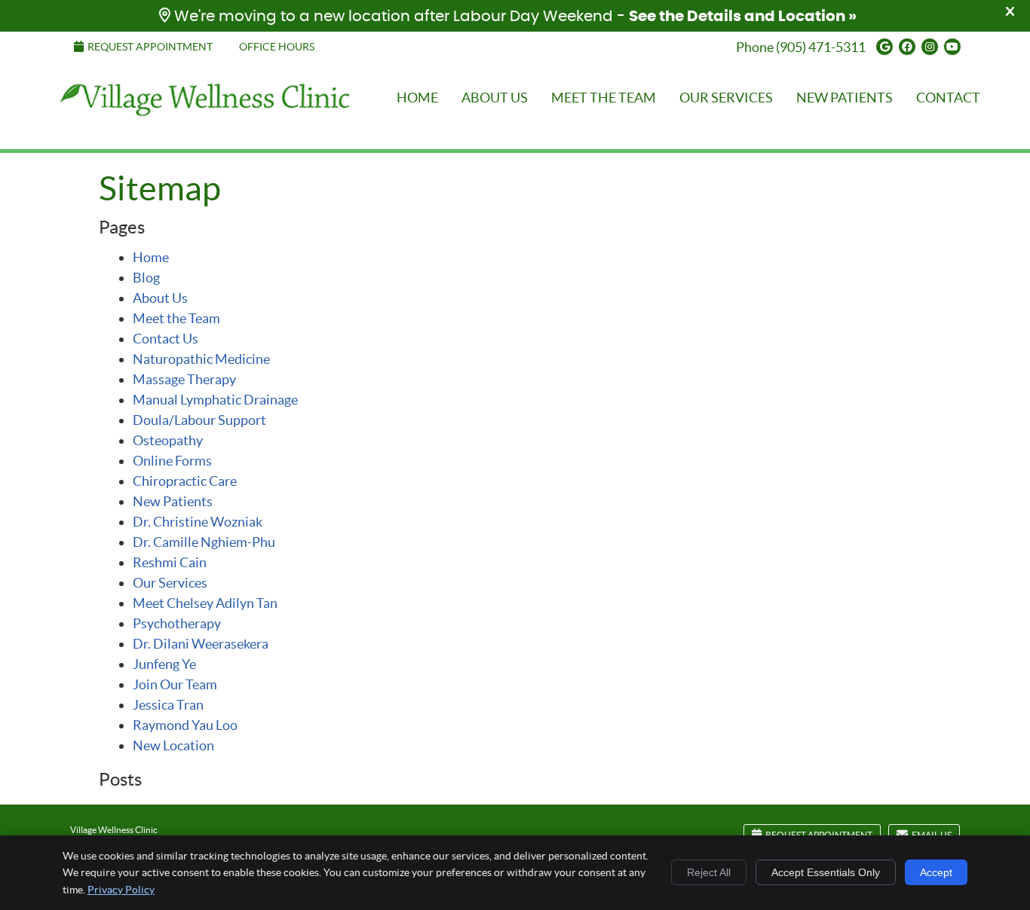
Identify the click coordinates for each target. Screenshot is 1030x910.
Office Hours (276, 47)
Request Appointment (150, 47)
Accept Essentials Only (825, 872)
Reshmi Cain (170, 562)
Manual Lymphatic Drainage (215, 400)
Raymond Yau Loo (185, 725)
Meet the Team (603, 97)
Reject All (709, 872)
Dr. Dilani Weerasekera (200, 644)
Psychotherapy (177, 623)
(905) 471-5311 (821, 47)
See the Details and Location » (743, 16)
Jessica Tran (168, 705)
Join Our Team (175, 684)
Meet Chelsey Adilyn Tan (205, 603)
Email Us (932, 835)
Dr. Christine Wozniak (197, 522)
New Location (173, 745)
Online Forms (172, 461)
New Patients (844, 97)
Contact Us (165, 339)
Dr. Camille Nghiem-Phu (204, 542)
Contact (948, 97)
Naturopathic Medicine (201, 359)
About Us (494, 97)
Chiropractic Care (185, 481)
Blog (146, 278)
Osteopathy (168, 440)
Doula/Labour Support (199, 420)
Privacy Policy (121, 890)
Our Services (726, 97)
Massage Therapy (184, 379)
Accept (936, 872)
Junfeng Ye (164, 664)
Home (70, 79)
